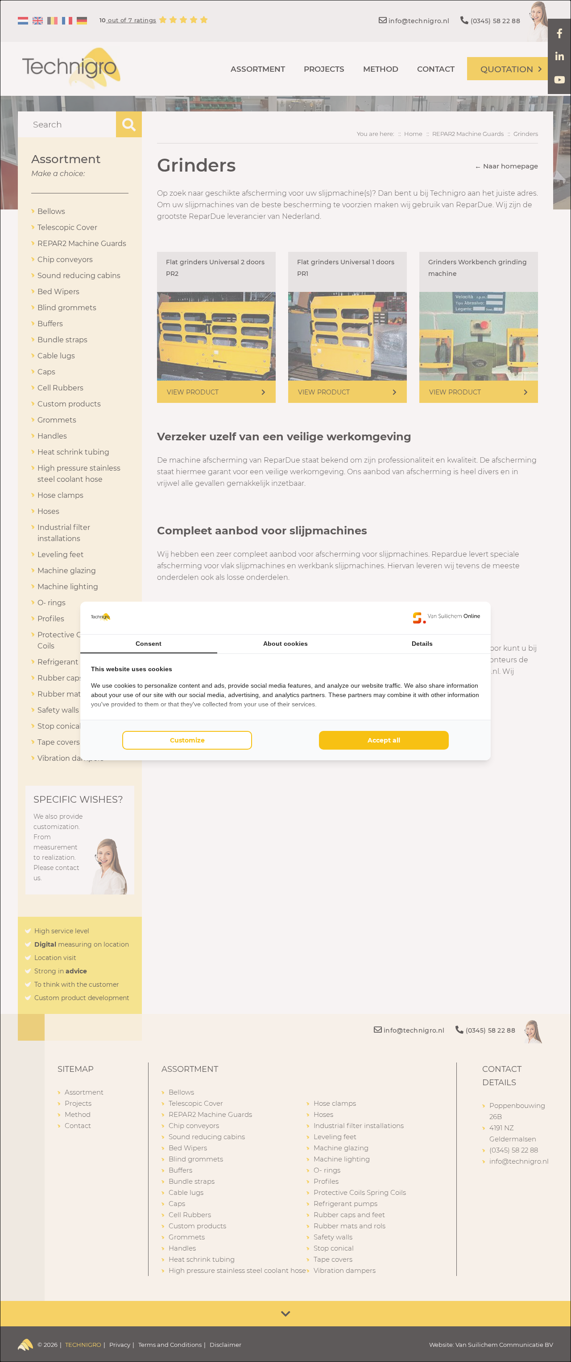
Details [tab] (422, 643)
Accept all (384, 740)
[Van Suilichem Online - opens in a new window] (446, 617)
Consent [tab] (148, 643)
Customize (187, 740)
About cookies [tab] (285, 643)
